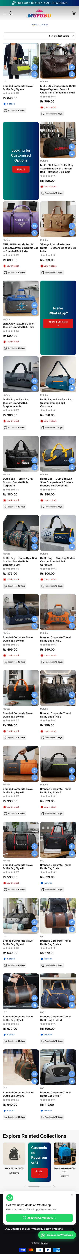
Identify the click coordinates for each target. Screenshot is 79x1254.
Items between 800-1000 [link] (65, 1170)
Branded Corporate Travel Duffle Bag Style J (18, 942)
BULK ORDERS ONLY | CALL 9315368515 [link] (42, 3)
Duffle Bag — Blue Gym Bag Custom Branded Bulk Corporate (56, 403)
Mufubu (43, 1243)
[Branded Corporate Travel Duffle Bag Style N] (58, 1067)
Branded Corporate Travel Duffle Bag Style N (55, 1094)
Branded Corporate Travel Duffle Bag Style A (18, 87)
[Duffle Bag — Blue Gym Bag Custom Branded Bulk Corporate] (58, 374)
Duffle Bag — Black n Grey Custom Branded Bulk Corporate (18, 482)
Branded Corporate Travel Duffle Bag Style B (18, 639)
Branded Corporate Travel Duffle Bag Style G (55, 790)
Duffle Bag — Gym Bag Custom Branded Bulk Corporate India (16, 403)
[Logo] (39, 13)
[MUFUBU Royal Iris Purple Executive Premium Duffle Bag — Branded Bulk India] (21, 219)
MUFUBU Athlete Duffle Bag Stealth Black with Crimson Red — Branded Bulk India (56, 168)
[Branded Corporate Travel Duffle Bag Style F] (21, 764)
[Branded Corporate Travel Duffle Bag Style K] (58, 916)
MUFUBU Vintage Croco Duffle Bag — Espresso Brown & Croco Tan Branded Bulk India (58, 89)
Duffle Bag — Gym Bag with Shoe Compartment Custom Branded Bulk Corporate (56, 482)
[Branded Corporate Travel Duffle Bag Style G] (58, 764)
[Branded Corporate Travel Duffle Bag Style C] (58, 612)
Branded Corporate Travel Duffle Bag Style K (55, 942)
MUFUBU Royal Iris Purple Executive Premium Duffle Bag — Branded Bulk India (20, 248)
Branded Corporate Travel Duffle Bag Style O (18, 1094)
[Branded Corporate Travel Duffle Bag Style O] (21, 1067)
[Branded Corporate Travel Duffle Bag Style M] (58, 991)
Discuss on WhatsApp (60, 1235)
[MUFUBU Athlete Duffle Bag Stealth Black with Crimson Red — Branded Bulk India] (58, 140)
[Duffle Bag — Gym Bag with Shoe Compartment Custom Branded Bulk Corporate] (58, 454)
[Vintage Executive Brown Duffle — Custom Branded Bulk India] (58, 219)
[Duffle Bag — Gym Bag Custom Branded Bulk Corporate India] (21, 374)
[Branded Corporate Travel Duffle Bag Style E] (58, 688)
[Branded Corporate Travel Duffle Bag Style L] (21, 991)
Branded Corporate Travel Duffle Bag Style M (55, 1018)
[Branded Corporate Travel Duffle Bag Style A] (21, 61)
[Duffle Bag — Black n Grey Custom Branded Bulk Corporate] (21, 454)
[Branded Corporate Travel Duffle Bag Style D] (21, 688)
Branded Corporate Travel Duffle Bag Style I (55, 866)
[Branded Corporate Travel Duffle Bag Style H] (21, 840)
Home (34, 24)
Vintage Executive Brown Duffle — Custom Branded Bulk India (58, 248)
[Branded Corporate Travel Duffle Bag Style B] (21, 612)
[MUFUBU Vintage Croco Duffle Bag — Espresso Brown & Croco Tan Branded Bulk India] (58, 61)
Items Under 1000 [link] (14, 1168)
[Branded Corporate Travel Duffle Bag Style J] (21, 916)
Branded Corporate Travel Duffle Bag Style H (18, 866)
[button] (10, 13)
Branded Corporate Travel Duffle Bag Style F (18, 790)
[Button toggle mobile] (5, 13)
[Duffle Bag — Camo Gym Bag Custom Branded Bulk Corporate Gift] (21, 533)
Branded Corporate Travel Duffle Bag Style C (55, 639)
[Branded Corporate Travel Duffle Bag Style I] (58, 840)
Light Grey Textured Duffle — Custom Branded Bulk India (20, 325)
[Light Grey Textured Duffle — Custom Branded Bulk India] (21, 298)
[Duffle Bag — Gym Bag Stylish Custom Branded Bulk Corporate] (58, 533)
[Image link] (14, 1162)
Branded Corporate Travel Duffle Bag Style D (18, 715)
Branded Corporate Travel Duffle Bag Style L (18, 1018)
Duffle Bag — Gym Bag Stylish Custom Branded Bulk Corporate (57, 561)
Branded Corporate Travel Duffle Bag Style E (55, 715)
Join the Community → (41, 1217)
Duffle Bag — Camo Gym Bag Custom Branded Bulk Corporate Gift (20, 561)
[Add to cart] (34, 74)
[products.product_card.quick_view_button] (34, 67)
